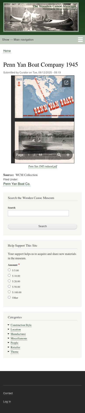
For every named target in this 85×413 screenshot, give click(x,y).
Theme (15, 352)
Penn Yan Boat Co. (16, 183)
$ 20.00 (16, 281)
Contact (8, 393)
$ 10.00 (16, 275)
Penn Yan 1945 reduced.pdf (42, 166)
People (14, 343)
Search (11, 207)
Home (7, 51)
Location (16, 329)
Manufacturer (18, 334)
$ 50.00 (16, 286)
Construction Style (21, 325)
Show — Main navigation (18, 39)
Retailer (15, 347)
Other (15, 297)
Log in (7, 401)
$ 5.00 (15, 270)
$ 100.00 (16, 292)
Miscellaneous (19, 338)
